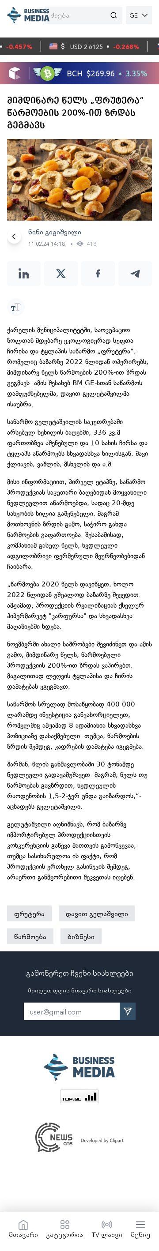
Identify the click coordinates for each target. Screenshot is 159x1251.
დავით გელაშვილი (97, 913)
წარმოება (30, 936)
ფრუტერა (29, 913)
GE (133, 15)
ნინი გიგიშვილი (54, 231)
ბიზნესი (81, 936)
